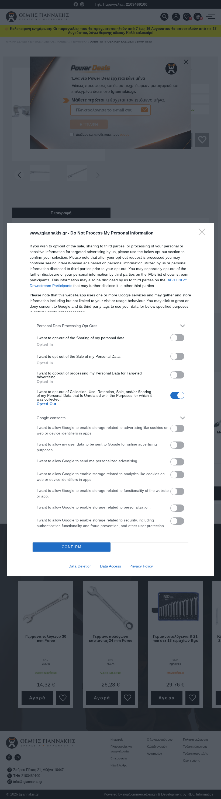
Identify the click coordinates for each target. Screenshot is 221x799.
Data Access (110, 566)
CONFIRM (72, 547)
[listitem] (110, 326)
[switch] (177, 337)
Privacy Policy (141, 566)
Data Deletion (80, 566)
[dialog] (110, 399)
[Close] (204, 233)
